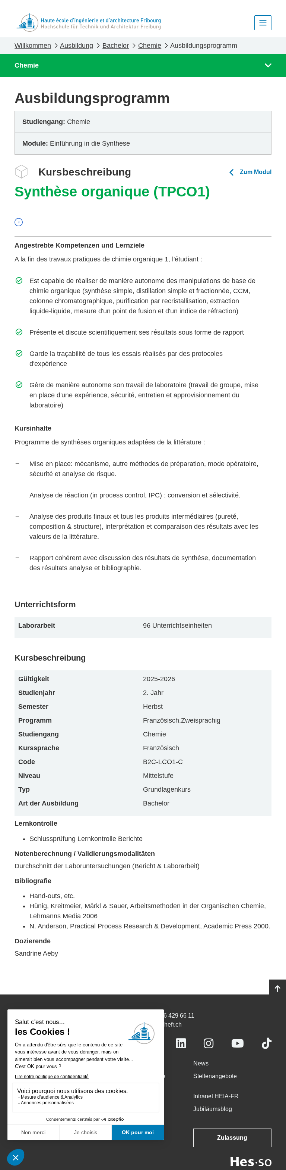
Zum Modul (255, 172)
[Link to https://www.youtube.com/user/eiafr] (237, 1043)
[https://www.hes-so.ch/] (251, 1161)
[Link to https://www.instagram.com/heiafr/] (208, 1043)
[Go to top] (277, 989)
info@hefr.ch (165, 1024)
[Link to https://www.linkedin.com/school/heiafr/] (181, 1043)
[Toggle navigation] (262, 22)
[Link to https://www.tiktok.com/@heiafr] (266, 1043)
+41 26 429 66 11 (171, 1015)
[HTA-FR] (89, 23)
